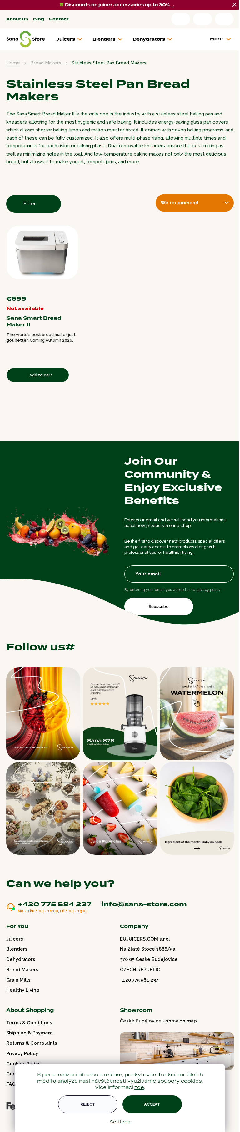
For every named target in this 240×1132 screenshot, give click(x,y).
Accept (152, 1104)
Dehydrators (20, 959)
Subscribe (159, 606)
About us (17, 19)
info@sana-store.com (144, 904)
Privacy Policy (22, 1053)
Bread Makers (22, 969)
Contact (59, 19)
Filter (29, 204)
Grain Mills (18, 980)
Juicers (14, 939)
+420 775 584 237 (55, 904)
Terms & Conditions (29, 1023)
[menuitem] (71, 39)
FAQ (11, 1084)
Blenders (17, 949)
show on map (181, 1021)
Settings (120, 1121)
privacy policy (208, 590)
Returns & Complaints (31, 1043)
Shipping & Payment (29, 1033)
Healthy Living (22, 990)
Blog (38, 19)
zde (139, 1087)
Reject (88, 1104)
